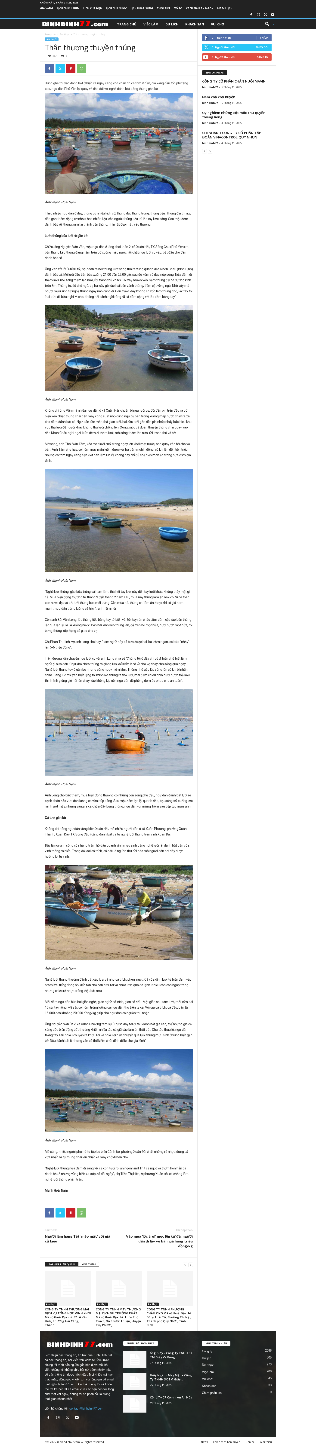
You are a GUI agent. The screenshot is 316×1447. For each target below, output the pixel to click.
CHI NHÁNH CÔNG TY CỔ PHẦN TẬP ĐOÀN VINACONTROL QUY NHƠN (231, 134)
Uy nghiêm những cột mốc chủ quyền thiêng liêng (233, 114)
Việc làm (150, 24)
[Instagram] (258, 15)
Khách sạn (194, 24)
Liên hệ (249, 1442)
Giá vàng (46, 8)
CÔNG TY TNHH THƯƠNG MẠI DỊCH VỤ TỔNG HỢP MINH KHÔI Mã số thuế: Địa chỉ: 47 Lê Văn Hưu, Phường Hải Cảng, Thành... (68, 1317)
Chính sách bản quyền (226, 1442)
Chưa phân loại (212, 1393)
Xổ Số (178, 8)
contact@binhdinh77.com (86, 1408)
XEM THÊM (89, 1264)
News (204, 1442)
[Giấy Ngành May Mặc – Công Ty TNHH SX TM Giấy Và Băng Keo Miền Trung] (134, 1381)
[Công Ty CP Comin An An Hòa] (134, 1404)
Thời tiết (163, 8)
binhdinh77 (210, 87)
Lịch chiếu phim (68, 8)
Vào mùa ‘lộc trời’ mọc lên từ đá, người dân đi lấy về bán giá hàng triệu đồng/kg (159, 1241)
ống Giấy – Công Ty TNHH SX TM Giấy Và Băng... (171, 1355)
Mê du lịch (224, 8)
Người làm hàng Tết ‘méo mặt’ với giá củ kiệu (77, 1238)
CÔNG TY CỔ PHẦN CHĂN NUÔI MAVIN (234, 81)
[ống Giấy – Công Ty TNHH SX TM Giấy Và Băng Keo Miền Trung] (134, 1359)
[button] (268, 24)
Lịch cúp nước (116, 8)
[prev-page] (185, 1264)
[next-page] (190, 1264)
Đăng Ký (262, 57)
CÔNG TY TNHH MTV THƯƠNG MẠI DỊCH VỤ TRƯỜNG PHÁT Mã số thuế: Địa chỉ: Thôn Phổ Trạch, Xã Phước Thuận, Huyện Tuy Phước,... (118, 1317)
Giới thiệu (266, 1442)
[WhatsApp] (81, 68)
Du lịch (171, 24)
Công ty (207, 1351)
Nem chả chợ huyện (218, 97)
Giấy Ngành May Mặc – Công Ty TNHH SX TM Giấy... (171, 1377)
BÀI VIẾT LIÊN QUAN (62, 1264)
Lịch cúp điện (92, 8)
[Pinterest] (70, 68)
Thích (264, 37)
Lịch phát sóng (141, 8)
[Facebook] (251, 15)
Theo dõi (261, 47)
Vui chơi (218, 24)
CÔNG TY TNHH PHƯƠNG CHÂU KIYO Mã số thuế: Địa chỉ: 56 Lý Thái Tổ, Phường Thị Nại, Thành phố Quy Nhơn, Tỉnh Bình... (169, 1317)
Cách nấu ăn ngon (200, 8)
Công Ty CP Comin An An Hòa (171, 1397)
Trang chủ (126, 24)
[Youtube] (273, 15)
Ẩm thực (64, 34)
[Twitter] (265, 15)
